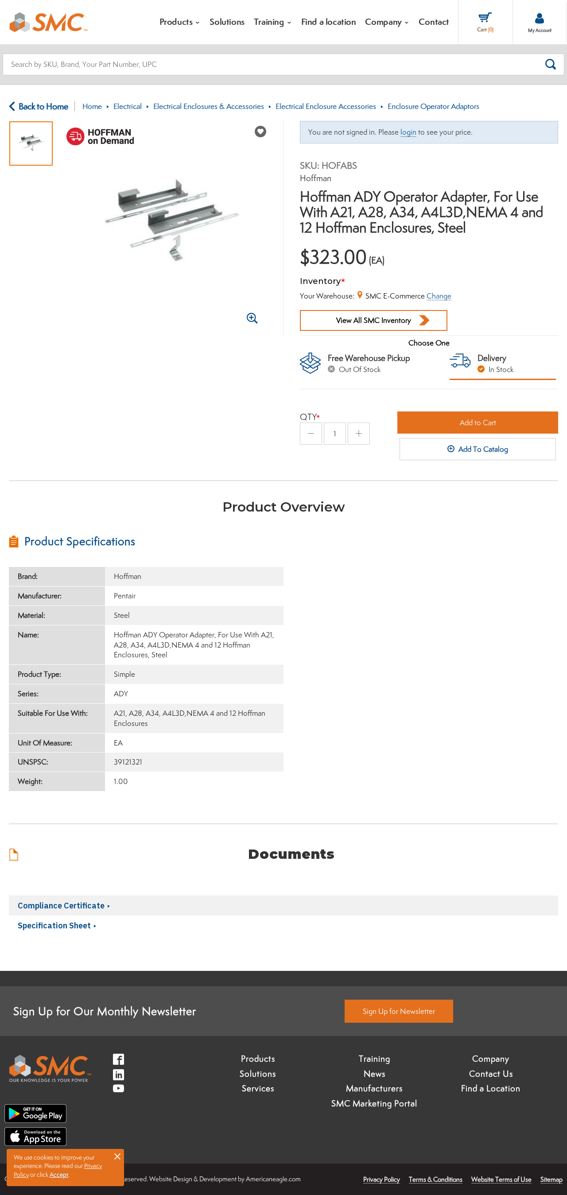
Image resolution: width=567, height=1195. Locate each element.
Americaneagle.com (273, 1179)
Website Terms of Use (501, 1179)
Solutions (258, 1073)
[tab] (146, 541)
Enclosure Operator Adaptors (433, 106)
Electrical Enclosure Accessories (326, 106)
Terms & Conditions (435, 1179)
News (374, 1073)
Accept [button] (59, 1175)
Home (92, 106)
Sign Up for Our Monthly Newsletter (104, 1011)
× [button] (117, 1156)
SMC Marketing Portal (374, 1103)
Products (258, 1058)
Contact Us (491, 1073)
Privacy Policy (381, 1179)
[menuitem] (180, 22)
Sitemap (551, 1179)
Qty (308, 416)
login (408, 132)
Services (258, 1088)
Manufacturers (374, 1088)
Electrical (127, 106)
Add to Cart (478, 422)
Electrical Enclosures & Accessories (208, 106)
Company (490, 1058)
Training (374, 1058)
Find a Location (490, 1088)
